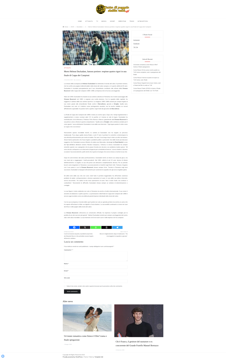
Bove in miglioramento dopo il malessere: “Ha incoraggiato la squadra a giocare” (114, 235)
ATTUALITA (89, 21)
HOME (80, 21)
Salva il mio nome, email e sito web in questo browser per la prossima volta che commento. (94, 286)
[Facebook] (74, 227)
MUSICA (104, 21)
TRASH (132, 21)
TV (97, 21)
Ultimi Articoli (143, 21)
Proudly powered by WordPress (73, 357)
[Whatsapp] (96, 227)
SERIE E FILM (122, 21)
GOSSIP (112, 21)
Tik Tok (135, 47)
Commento (68, 250)
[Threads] (106, 227)
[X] (85, 227)
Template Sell (98, 357)
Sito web (67, 278)
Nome (66, 263)
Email (66, 271)
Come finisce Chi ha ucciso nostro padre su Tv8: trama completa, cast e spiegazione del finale (147, 72)
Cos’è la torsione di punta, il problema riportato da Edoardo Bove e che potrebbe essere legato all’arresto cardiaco (78, 236)
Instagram (136, 40)
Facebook (136, 43)
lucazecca (78, 79)
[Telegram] (117, 227)
